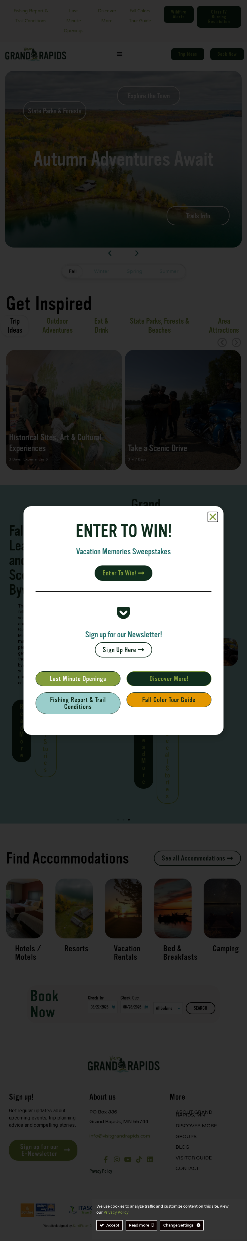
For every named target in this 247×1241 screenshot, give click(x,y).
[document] (123, 620)
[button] (212, 517)
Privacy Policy (116, 1212)
